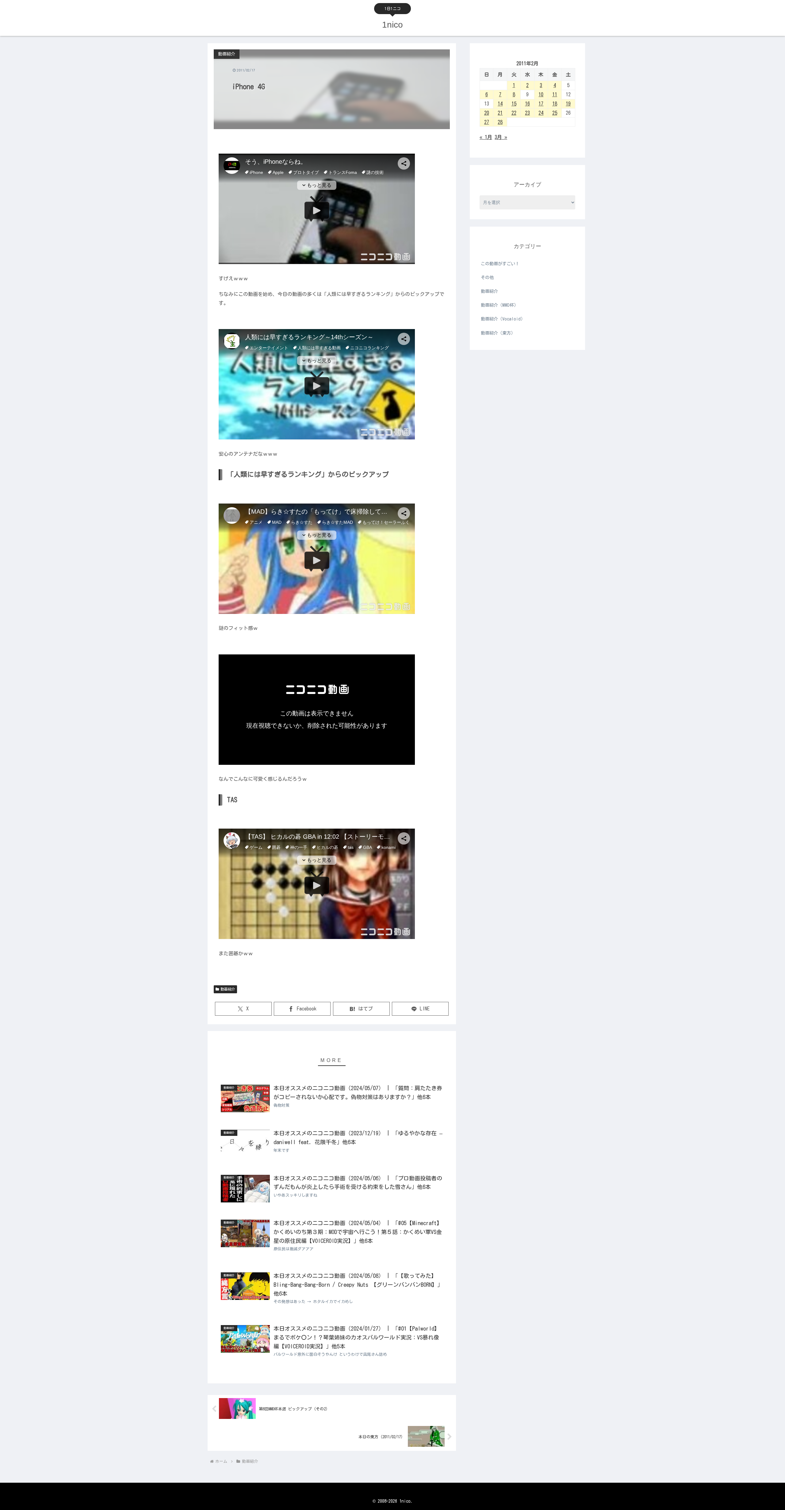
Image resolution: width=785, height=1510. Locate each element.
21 (500, 112)
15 (513, 103)
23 (527, 112)
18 (554, 103)
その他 (487, 277)
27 (486, 122)
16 (527, 103)
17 (540, 103)
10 (540, 94)
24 (540, 112)
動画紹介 (227, 989)
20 (486, 112)
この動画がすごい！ (500, 264)
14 (500, 103)
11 (554, 94)
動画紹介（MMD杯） (499, 305)
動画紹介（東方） (498, 333)
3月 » (501, 137)
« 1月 (486, 137)
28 (500, 122)
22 (513, 112)
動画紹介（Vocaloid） (503, 319)
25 (554, 112)
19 (568, 103)
